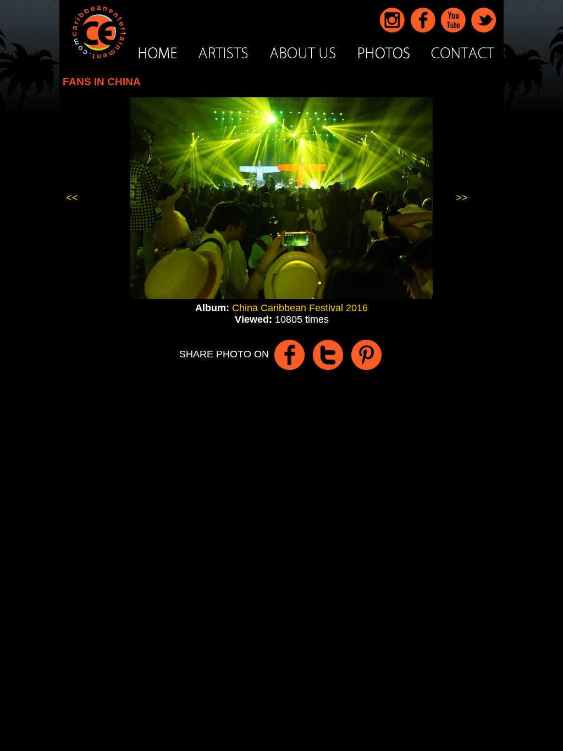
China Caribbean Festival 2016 (300, 307)
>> (462, 197)
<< (72, 197)
